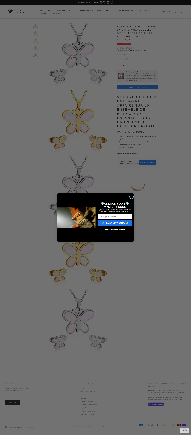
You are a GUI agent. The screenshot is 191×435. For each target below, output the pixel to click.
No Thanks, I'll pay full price (115, 229)
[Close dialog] (131, 197)
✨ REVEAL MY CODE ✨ (115, 223)
